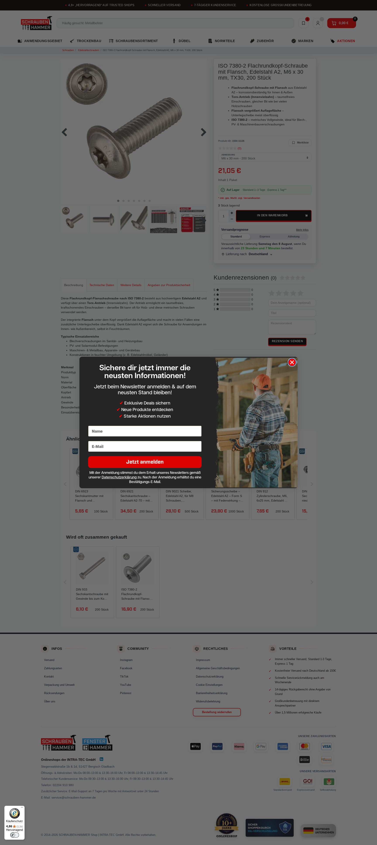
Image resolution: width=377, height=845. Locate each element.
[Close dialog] (292, 362)
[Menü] (22, 808)
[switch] (14, 835)
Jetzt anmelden (145, 462)
